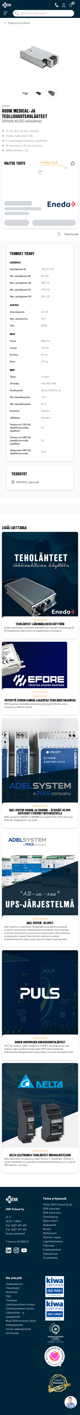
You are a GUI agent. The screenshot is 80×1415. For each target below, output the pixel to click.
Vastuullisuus (50, 1253)
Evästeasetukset (52, 1249)
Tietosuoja (48, 1245)
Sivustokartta (50, 1257)
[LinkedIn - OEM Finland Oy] (8, 1250)
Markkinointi (50, 1233)
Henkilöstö (12, 1292)
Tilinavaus (11, 1300)
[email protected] (15, 1233)
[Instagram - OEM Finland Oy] (16, 1250)
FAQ (8, 1296)
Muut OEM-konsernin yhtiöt (21, 1321)
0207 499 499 (19, 1225)
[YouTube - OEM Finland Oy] (24, 1250)
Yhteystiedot (12, 1288)
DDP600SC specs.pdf (27, 482)
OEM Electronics (52, 1212)
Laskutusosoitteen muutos (20, 1304)
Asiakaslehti (49, 1225)
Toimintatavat (50, 1217)
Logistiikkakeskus (53, 1241)
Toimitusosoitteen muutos (20, 1308)
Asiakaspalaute (14, 1325)
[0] (71, 5)
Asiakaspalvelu (14, 1284)
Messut (47, 1229)
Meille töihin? (50, 1221)
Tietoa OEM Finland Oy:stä (57, 1204)
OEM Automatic (51, 1208)
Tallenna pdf (71, 234)
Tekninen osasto (52, 1237)
